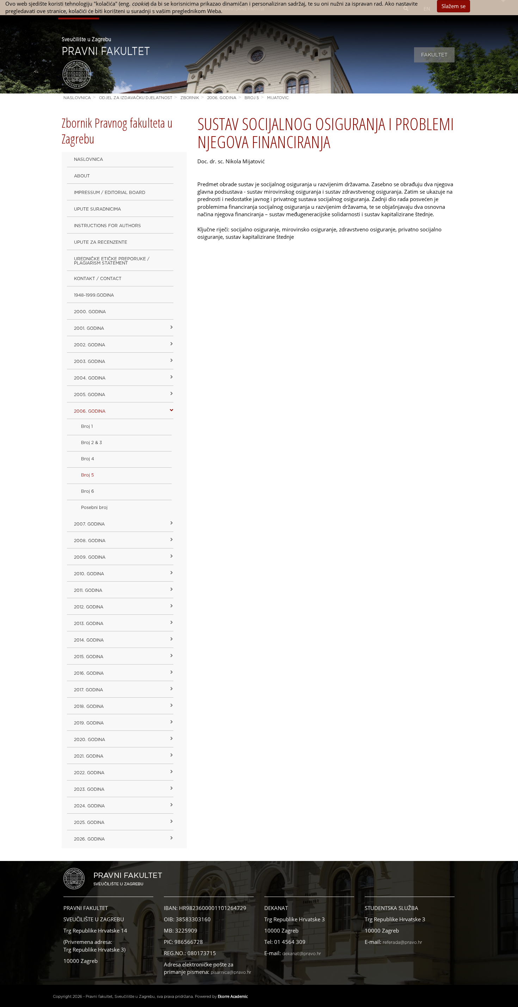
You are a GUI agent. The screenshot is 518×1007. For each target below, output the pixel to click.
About (82, 176)
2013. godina (88, 623)
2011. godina (88, 590)
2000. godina (90, 312)
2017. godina (88, 690)
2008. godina (89, 541)
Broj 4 (87, 459)
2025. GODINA (89, 822)
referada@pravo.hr (402, 942)
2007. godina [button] (89, 524)
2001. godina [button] (89, 328)
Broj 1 (87, 426)
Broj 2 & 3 (91, 443)
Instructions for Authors (107, 226)
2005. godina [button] (89, 395)
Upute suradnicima (97, 209)
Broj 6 (87, 491)
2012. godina (88, 607)
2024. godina (89, 806)
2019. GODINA (89, 723)
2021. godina (88, 756)
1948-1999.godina (94, 295)
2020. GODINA (89, 740)
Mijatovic (278, 98)
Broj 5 (252, 98)
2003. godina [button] (89, 361)
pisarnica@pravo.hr (231, 972)
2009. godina (89, 557)
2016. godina (89, 673)
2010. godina (89, 574)
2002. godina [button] (89, 345)
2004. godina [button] (89, 378)
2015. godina (88, 657)
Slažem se (453, 6)
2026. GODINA (89, 839)
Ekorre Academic (233, 996)
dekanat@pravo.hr (301, 954)
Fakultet (434, 55)
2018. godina (89, 706)
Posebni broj (94, 507)
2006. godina (221, 98)
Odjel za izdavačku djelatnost (135, 98)
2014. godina (89, 640)
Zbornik (189, 98)
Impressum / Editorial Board (109, 192)
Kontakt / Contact (98, 279)
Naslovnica (77, 98)
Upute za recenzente (100, 242)
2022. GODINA (89, 773)
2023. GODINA (89, 789)
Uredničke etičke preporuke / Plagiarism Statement (111, 261)
